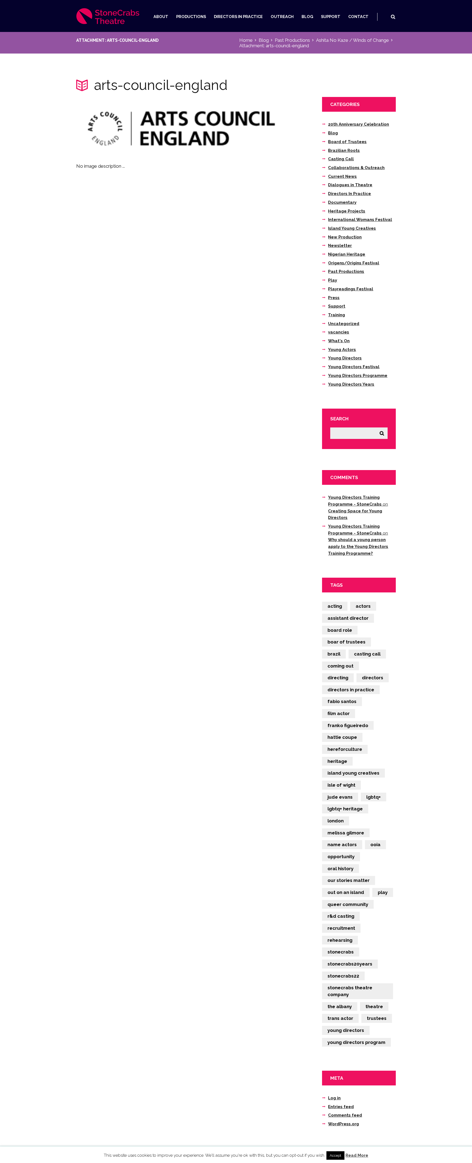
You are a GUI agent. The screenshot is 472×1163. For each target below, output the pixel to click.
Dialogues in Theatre (350, 184)
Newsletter (340, 245)
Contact (358, 16)
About (161, 16)
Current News (342, 176)
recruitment (341, 928)
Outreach (282, 16)
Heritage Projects (346, 211)
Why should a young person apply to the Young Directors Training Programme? (358, 546)
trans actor (340, 1018)
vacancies (338, 332)
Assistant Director (348, 618)
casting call (367, 654)
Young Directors (345, 358)
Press (334, 297)
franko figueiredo (348, 725)
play (383, 892)
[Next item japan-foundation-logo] (234, 128)
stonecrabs (341, 952)
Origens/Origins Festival (353, 263)
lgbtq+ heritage (345, 808)
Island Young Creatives (352, 228)
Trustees (377, 1018)
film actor (339, 713)
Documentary (342, 202)
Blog (307, 16)
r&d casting (341, 916)
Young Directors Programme (357, 375)
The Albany (340, 1006)
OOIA (375, 844)
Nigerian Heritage (346, 254)
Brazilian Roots (344, 150)
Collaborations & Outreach (356, 167)
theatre (374, 1006)
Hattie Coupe (342, 737)
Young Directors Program (356, 1042)
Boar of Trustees (346, 642)
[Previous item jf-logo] (128, 128)
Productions (191, 16)
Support (330, 16)
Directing (338, 677)
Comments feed (345, 1115)
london (336, 820)
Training (336, 314)
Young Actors (342, 349)
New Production (345, 237)
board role (340, 630)
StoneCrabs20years (350, 964)
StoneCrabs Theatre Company (350, 991)
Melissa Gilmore (346, 833)
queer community (348, 904)
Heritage (337, 761)
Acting (335, 606)
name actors (342, 844)
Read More (357, 1155)
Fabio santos (342, 701)
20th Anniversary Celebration (358, 124)
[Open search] (393, 16)
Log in (334, 1098)
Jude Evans (340, 797)
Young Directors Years (351, 384)
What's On (339, 340)
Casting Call (341, 159)
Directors (372, 677)
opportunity (341, 856)
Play (332, 280)
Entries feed (341, 1106)
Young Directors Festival (353, 366)
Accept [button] (335, 1155)
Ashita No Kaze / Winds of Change (352, 40)
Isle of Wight (341, 785)
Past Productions (292, 40)
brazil (334, 654)
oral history (340, 868)
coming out (340, 666)
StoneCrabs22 (343, 976)
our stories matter (349, 880)
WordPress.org (343, 1123)
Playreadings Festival (350, 289)
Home (246, 40)
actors (363, 606)
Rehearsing (340, 940)
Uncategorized (343, 323)
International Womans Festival (360, 219)
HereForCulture (345, 749)
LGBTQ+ (373, 797)
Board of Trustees (347, 141)
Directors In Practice (238, 16)
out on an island (346, 892)
